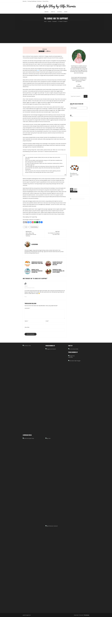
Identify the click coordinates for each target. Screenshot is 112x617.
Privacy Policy (45, 1)
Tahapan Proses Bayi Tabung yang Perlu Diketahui (57, 263)
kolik (38, 70)
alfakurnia (48, 51)
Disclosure (39, 1)
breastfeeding (34, 227)
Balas (26, 296)
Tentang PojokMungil (31, 1)
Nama (26, 321)
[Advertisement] (56, 31)
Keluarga (59, 11)
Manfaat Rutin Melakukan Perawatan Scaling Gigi (37, 271)
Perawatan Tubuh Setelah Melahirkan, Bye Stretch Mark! (58, 271)
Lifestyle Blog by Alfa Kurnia (56, 6)
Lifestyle (53, 11)
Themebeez (86, 615)
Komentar (27, 308)
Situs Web (27, 327)
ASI (26, 227)
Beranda (24, 1)
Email (47, 321)
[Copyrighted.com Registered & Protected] (78, 190)
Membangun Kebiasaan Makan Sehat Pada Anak (37, 262)
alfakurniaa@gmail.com (78, 88)
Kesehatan (44, 49)
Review (65, 11)
